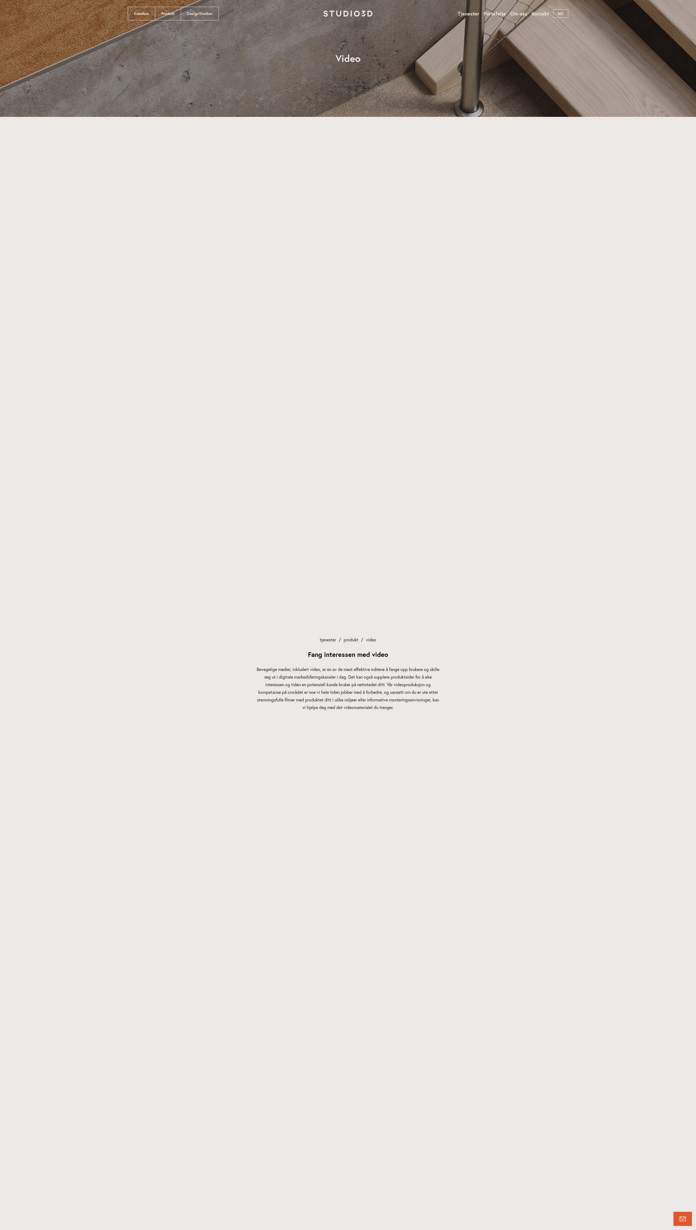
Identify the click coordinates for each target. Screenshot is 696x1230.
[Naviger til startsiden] (348, 14)
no (561, 13)
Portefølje (495, 13)
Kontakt (540, 13)
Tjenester (468, 13)
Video (371, 639)
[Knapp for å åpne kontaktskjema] (682, 1219)
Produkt (168, 13)
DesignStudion (200, 13)
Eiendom (141, 13)
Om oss (518, 13)
